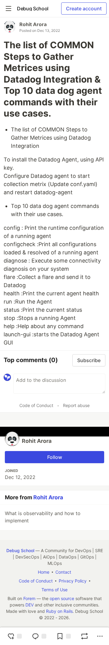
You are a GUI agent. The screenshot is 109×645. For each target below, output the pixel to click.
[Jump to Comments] (39, 636)
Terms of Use (54, 589)
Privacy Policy (73, 580)
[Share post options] (100, 636)
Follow (54, 457)
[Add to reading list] (63, 636)
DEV (29, 604)
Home (43, 572)
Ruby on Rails (59, 611)
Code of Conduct (36, 405)
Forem (29, 598)
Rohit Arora (33, 24)
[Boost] (84, 636)
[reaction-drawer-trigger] (14, 636)
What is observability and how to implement (43, 517)
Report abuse (76, 405)
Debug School (20, 550)
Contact (63, 572)
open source (62, 598)
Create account (84, 8)
